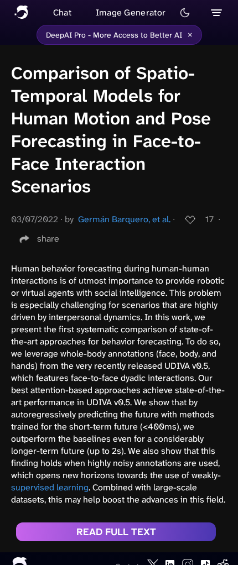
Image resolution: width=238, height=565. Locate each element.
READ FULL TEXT (116, 531)
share (48, 238)
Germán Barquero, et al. (124, 219)
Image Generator (131, 12)
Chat (62, 12)
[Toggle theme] (185, 13)
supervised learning (50, 487)
